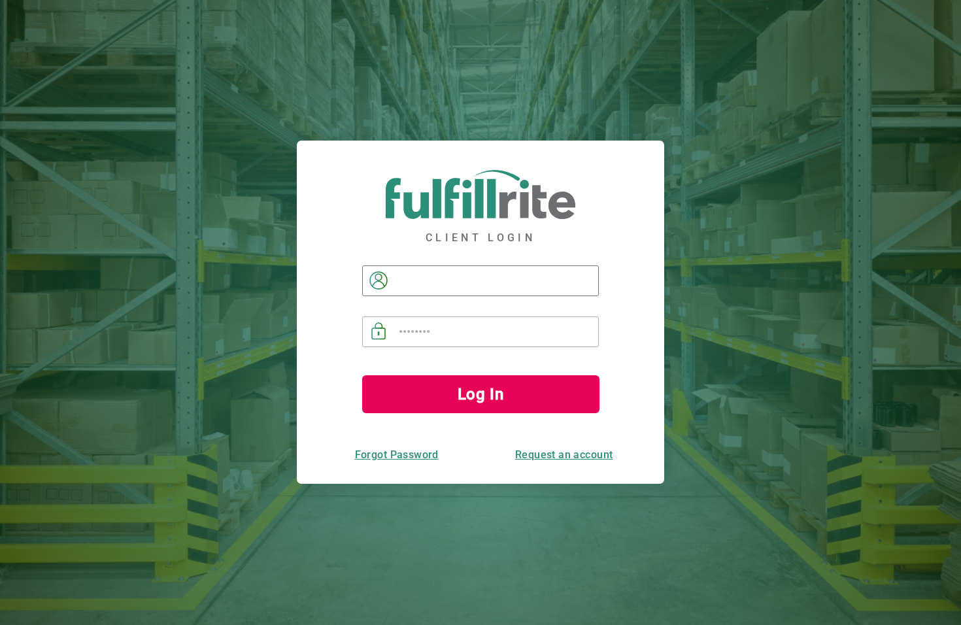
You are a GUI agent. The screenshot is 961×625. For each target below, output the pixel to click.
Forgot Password (397, 454)
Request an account (564, 454)
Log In (481, 394)
